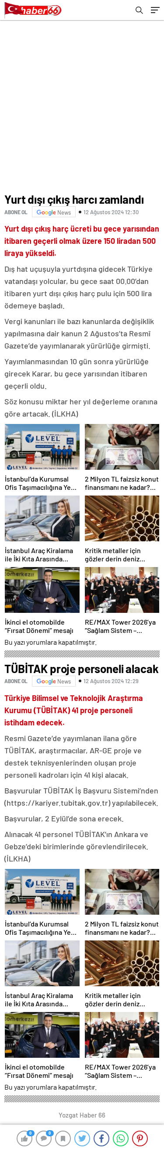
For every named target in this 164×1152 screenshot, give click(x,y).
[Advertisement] (82, 106)
